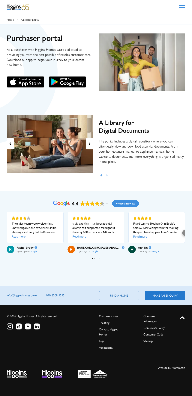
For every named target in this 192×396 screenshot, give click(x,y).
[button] (7, 233)
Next (89, 143)
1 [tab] (101, 175)
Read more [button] (19, 236)
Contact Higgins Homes (108, 332)
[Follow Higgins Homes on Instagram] (10, 326)
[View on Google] (10, 249)
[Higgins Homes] (18, 7)
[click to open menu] (182, 7)
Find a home (119, 295)
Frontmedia (178, 367)
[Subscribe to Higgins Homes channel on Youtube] (28, 326)
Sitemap (148, 341)
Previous (10, 143)
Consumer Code (153, 334)
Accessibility (106, 347)
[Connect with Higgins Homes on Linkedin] (37, 326)
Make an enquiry (165, 295)
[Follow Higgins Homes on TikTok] (19, 326)
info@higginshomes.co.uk (22, 295)
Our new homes (108, 316)
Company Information (150, 318)
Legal (102, 341)
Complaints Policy (154, 328)
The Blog (104, 323)
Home (10, 19)
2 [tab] (107, 175)
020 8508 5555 (55, 295)
